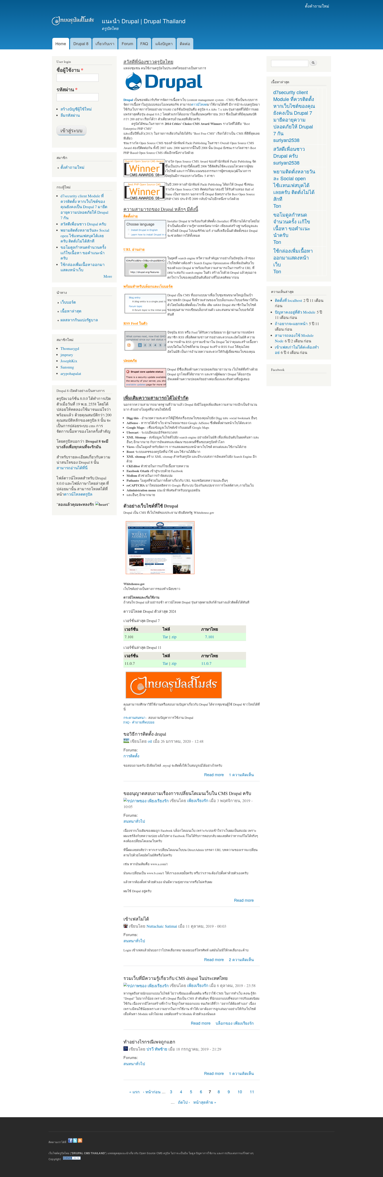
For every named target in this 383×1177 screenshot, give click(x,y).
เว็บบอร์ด (68, 302)
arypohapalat (71, 373)
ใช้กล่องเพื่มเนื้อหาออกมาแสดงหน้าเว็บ (83, 267)
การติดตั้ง (131, 755)
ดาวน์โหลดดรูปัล (78, 494)
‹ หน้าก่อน (151, 1091)
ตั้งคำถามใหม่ (317, 6)
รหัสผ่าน (67, 89)
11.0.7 (206, 663)
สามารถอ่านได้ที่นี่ (72, 467)
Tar (165, 636)
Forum (127, 43)
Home (60, 43)
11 (252, 1091)
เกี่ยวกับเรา (105, 43)
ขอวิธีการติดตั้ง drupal (144, 734)
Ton (277, 205)
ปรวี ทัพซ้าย (157, 1049)
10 (240, 1091)
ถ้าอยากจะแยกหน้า (291, 323)
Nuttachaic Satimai (162, 926)
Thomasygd (70, 348)
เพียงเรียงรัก (197, 800)
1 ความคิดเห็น (241, 774)
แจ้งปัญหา (164, 43)
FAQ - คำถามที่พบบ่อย (138, 722)
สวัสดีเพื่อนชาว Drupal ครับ (83, 224)
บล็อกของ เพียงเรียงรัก (235, 1023)
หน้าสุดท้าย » (204, 1102)
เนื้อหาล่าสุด (71, 311)
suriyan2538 (286, 139)
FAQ (144, 43)
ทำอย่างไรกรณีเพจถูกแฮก (149, 1042)
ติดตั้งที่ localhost (288, 300)
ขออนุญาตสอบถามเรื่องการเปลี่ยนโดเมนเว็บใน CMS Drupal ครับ (187, 793)
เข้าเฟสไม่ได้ (136, 919)
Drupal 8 (80, 43)
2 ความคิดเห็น (241, 959)
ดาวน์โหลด (199, 104)
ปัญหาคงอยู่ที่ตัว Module (295, 312)
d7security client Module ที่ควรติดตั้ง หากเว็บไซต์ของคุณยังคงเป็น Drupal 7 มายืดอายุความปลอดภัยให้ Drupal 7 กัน (84, 206)
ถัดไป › (184, 1102)
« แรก (134, 1091)
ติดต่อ (185, 43)
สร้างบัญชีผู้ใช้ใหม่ (76, 109)
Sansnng (67, 367)
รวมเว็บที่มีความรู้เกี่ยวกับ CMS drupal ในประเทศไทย (175, 978)
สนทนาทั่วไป (134, 821)
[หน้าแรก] (73, 21)
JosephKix (69, 360)
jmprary (67, 354)
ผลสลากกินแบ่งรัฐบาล (79, 319)
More (108, 276)
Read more (214, 774)
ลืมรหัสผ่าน (70, 115)
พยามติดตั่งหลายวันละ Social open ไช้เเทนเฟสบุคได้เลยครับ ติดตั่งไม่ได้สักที (85, 235)
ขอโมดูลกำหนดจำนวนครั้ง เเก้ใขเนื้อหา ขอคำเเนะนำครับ (83, 252)
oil (150, 741)
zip (174, 636)
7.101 (209, 636)
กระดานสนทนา (134, 718)
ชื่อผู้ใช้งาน (70, 70)
